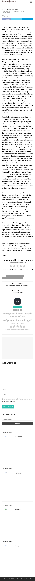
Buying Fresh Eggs (9, 14)
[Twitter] (18, 310)
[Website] (14, 310)
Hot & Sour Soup (17, 292)
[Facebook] (16, 310)
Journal (5, 6)
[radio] (10, 266)
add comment (6, 12)
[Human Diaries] (9, 2)
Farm (16, 14)
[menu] (31, 2)
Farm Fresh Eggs (23, 14)
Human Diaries (8, 11)
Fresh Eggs (18, 277)
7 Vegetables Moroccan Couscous (17, 286)
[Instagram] (21, 310)
